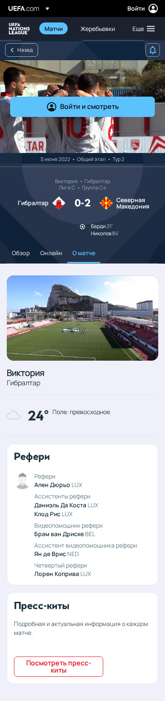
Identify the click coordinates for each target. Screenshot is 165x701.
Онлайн (51, 253)
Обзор (21, 253)
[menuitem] (55, 28)
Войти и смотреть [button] (89, 106)
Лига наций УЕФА (19, 28)
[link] (53, 28)
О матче (83, 253)
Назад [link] (25, 49)
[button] (142, 28)
